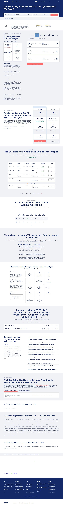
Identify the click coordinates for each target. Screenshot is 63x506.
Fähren (20, 1)
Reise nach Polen (52, 487)
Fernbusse (17, 481)
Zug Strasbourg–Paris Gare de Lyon (38, 428)
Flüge (17, 1)
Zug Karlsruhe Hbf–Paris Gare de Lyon (25, 428)
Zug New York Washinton (9, 483)
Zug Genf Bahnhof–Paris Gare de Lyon (25, 432)
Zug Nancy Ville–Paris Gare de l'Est (10, 408)
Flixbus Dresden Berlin (19, 487)
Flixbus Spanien (18, 484)
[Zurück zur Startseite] (7, 2)
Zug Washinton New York (9, 484)
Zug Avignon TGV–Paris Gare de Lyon (38, 430)
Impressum (15, 503)
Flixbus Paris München (19, 489)
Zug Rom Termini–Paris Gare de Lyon (52, 421)
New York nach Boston (8, 487)
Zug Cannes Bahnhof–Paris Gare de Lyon (11, 435)
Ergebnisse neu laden (30, 159)
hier (41, 193)
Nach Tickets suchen (8, 47)
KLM (27, 489)
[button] (29, 15)
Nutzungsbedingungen (23, 503)
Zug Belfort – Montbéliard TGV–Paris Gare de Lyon (27, 446)
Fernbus (13, 1)
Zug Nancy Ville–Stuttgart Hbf (23, 419)
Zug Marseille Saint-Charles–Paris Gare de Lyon (54, 428)
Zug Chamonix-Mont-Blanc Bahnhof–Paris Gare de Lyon (14, 432)
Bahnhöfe (6, 489)
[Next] (57, 35)
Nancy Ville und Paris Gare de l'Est (42, 385)
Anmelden (57, 1)
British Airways (29, 486)
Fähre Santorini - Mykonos (42, 483)
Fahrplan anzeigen (8, 59)
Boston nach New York (8, 486)
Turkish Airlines (29, 484)
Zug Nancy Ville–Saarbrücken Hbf (38, 421)
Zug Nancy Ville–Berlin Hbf (8, 419)
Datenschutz (31, 503)
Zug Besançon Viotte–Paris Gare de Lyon (11, 448)
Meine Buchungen (44, 1)
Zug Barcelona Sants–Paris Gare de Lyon (11, 426)
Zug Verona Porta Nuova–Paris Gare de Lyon (12, 428)
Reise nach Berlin (52, 484)
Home (5, 454)
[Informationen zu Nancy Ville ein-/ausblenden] (57, 395)
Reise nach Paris (52, 486)
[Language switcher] (37, 1)
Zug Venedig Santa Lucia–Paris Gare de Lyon (40, 426)
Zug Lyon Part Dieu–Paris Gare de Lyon (52, 424)
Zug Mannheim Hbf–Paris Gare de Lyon (25, 426)
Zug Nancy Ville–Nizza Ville (8, 421)
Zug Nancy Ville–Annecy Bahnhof (24, 421)
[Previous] (16, 215)
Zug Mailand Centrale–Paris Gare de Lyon (25, 424)
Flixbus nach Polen (18, 483)
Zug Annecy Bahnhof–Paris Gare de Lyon (25, 430)
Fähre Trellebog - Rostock (42, 487)
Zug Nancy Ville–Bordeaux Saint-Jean (52, 419)
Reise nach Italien (52, 489)
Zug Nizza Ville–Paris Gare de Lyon (10, 430)
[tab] (32, 38)
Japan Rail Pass (51, 483)
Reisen (50, 481)
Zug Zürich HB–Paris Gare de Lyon (10, 424)
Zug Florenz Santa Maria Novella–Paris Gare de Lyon (41, 424)
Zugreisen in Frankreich (14, 454)
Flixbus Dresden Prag (19, 486)
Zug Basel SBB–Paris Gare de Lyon (51, 426)
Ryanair (27, 483)
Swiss (27, 487)
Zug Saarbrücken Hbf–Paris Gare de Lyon (39, 432)
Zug (10, 1)
